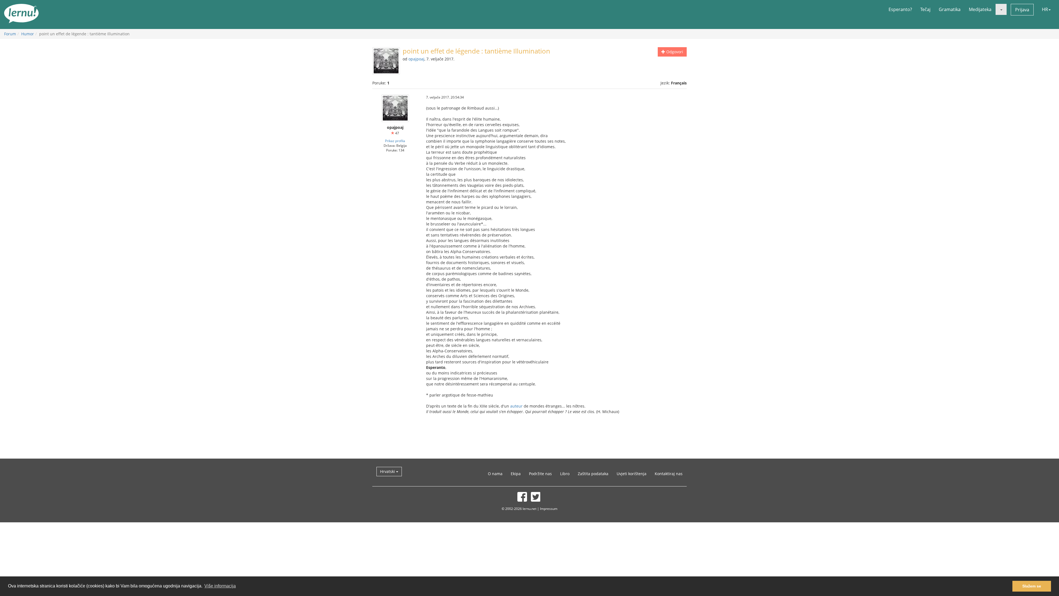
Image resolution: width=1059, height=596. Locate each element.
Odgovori (674, 51)
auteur (516, 406)
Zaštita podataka (593, 473)
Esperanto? (900, 9)
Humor (27, 33)
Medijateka (980, 9)
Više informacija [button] (220, 586)
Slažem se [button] (1031, 586)
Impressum (548, 508)
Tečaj (925, 9)
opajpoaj (416, 59)
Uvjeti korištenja (631, 473)
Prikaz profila (395, 141)
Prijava (1022, 10)
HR (1045, 9)
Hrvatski (388, 471)
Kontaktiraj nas (669, 473)
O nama (495, 473)
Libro (564, 473)
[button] (1001, 9)
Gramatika (950, 9)
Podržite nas (540, 473)
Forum (10, 33)
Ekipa (516, 473)
